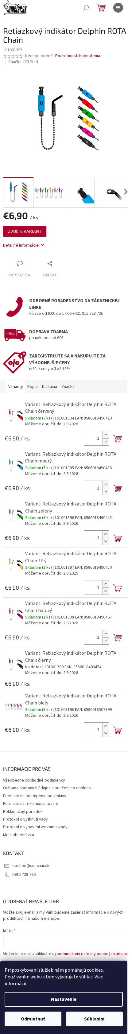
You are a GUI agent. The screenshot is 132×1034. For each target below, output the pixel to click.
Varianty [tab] (15, 387)
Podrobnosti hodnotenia (77, 56)
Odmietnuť (33, 1019)
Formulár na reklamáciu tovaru (30, 804)
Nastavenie (63, 999)
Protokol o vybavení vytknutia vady (35, 827)
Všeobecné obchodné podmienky (34, 780)
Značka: (23, 62)
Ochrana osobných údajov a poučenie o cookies (47, 788)
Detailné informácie (21, 245)
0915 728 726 (24, 875)
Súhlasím (94, 1019)
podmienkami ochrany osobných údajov (91, 954)
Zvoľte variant (24, 231)
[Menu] (118, 8)
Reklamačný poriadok (23, 812)
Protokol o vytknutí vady (25, 819)
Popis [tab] (32, 387)
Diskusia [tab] (49, 387)
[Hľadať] (86, 8)
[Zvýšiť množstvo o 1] (106, 434)
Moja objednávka (18, 835)
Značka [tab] (68, 387)
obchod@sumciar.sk (30, 866)
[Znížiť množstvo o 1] (106, 441)
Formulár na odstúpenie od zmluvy (34, 796)
